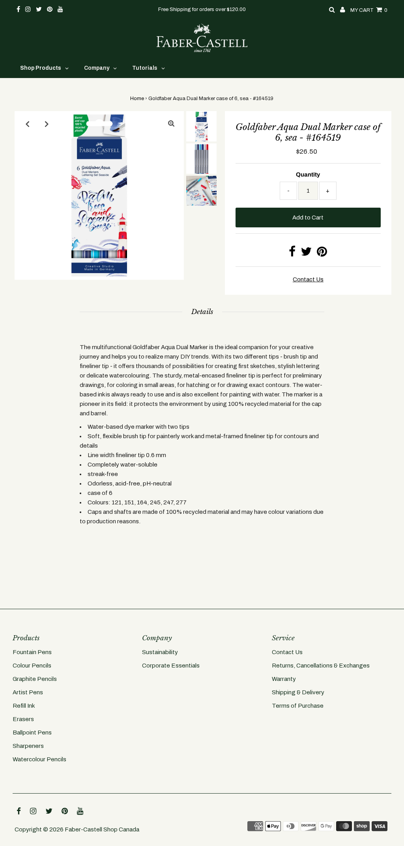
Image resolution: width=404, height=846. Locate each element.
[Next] (46, 123)
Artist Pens (28, 692)
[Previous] (27, 123)
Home (137, 98)
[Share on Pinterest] (322, 254)
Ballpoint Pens (32, 732)
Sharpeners (28, 746)
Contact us (308, 279)
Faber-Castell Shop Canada (102, 829)
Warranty (284, 679)
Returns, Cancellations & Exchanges (321, 665)
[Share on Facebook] (292, 254)
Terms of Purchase (298, 706)
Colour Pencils (32, 665)
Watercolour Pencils (39, 759)
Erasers (23, 719)
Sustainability (160, 652)
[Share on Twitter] (306, 254)
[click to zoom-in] (171, 123)
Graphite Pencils (35, 679)
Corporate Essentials (171, 665)
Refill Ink (24, 706)
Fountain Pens (32, 652)
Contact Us (287, 652)
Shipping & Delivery (298, 692)
